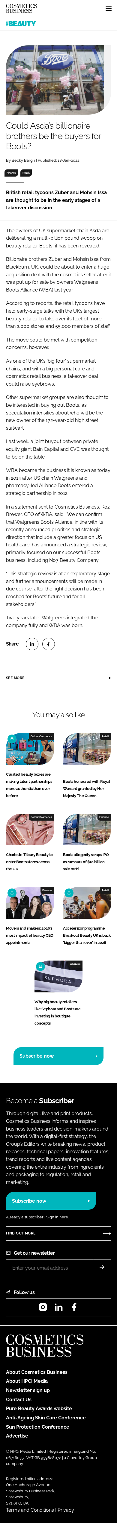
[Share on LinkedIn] (32, 644)
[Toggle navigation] (108, 8)
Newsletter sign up (28, 1390)
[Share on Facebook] (48, 644)
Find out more (20, 1233)
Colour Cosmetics (41, 736)
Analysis (75, 963)
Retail (26, 172)
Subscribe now (37, 1056)
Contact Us (19, 1399)
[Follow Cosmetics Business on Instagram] (43, 1309)
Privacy (66, 1510)
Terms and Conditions (30, 1510)
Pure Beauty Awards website (39, 1408)
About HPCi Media (27, 1381)
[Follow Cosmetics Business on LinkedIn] (58, 1309)
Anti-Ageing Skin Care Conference (46, 1418)
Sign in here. (57, 1217)
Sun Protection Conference (37, 1427)
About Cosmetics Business (37, 1372)
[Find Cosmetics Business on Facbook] (74, 1309)
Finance (11, 172)
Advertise (17, 1436)
